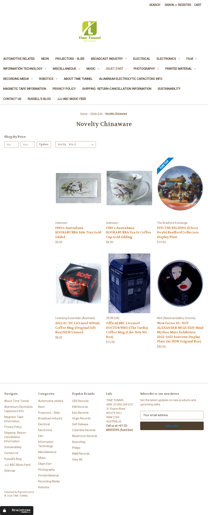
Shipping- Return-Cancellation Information (116, 89)
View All (77, 459)
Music (91, 69)
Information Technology (22, 69)
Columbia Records (83, 430)
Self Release (80, 424)
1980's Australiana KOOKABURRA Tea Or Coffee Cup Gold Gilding (128, 232)
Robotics (46, 79)
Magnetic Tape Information (24, 89)
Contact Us (12, 99)
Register (184, 4)
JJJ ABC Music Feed (71, 99)
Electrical (141, 59)
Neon (45, 59)
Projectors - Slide (69, 59)
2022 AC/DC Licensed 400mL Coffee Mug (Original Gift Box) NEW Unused (77, 327)
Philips (76, 447)
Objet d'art (114, 69)
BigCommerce (26, 492)
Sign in (169, 4)
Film (189, 59)
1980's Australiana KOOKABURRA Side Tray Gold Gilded (78, 232)
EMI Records (80, 406)
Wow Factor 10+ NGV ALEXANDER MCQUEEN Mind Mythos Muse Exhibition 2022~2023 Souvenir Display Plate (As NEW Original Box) (180, 332)
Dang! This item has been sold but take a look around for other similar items (180, 191)
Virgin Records (81, 418)
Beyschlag (78, 441)
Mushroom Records (84, 436)
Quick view (78, 184)
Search (154, 4)
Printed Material (178, 69)
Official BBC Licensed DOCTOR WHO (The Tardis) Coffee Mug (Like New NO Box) (127, 330)
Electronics (166, 59)
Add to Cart (78, 191)
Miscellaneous (64, 69)
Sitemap (9, 470)
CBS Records (80, 401)
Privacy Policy (64, 89)
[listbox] (82, 144)
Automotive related (19, 59)
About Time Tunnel (78, 79)
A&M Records (81, 453)
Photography (144, 69)
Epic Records (80, 412)
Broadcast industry (107, 59)
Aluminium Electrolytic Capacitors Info (130, 79)
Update (44, 144)
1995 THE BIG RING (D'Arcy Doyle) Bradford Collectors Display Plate (178, 232)
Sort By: (62, 144)
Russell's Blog (39, 99)
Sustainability (169, 89)
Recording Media (16, 79)
